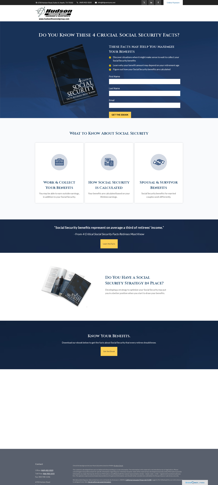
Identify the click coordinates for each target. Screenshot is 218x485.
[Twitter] (144, 2)
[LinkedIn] (151, 2)
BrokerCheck (118, 465)
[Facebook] (158, 2)
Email (111, 100)
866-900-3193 (48, 473)
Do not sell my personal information (99, 482)
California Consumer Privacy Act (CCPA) (139, 480)
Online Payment (173, 3)
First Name (114, 76)
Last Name (114, 88)
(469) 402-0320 (85, 2)
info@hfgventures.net (106, 2)
